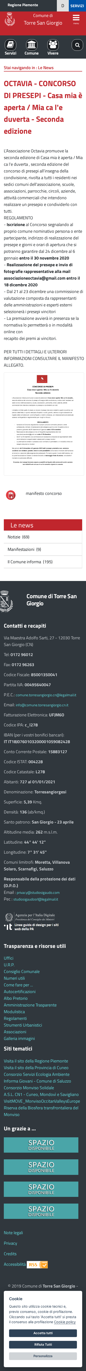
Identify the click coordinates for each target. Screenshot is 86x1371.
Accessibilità (15, 1264)
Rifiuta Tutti (43, 1344)
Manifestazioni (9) (24, 549)
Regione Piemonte (23, 5)
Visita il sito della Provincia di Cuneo (36, 1067)
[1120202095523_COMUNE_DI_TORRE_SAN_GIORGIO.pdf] (11, 495)
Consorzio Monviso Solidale (29, 1087)
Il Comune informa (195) (30, 561)
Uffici (8, 958)
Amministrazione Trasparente (30, 1005)
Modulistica (14, 1011)
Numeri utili (14, 978)
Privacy (10, 1243)
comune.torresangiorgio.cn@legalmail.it (46, 695)
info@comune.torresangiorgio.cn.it (42, 705)
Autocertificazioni (20, 991)
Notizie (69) (18, 537)
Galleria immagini (19, 1038)
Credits (10, 1253)
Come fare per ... (18, 985)
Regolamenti (15, 1018)
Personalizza (43, 1356)
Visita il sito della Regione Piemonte (36, 1061)
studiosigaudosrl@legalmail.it (35, 899)
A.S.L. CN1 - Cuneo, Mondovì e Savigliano (41, 1094)
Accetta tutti (43, 1333)
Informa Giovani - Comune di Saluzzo (37, 1081)
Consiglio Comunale (22, 971)
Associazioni (15, 1031)
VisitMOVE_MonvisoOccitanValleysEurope (42, 1101)
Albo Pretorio (16, 998)
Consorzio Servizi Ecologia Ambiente (37, 1074)
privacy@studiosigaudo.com (38, 892)
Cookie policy (65, 1322)
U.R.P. (9, 965)
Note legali (13, 1232)
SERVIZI (77, 6)
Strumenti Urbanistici (23, 1025)
